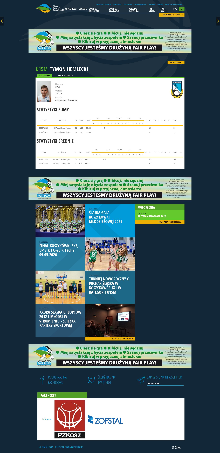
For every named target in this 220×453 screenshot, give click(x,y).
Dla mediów (128, 4)
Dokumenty (117, 4)
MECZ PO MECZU (65, 75)
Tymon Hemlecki (69, 69)
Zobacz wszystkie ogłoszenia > (170, 222)
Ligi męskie (152, 9)
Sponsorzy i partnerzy (103, 4)
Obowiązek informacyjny (173, 4)
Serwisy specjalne (140, 4)
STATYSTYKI (44, 75)
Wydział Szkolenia (134, 9)
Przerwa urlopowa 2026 (152, 215)
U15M (42, 69)
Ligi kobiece (164, 9)
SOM (175, 8)
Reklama (152, 4)
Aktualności (71, 8)
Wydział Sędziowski (114, 9)
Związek (83, 8)
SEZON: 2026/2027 (175, 62)
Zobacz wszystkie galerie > (122, 338)
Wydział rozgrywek (94, 9)
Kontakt (160, 4)
